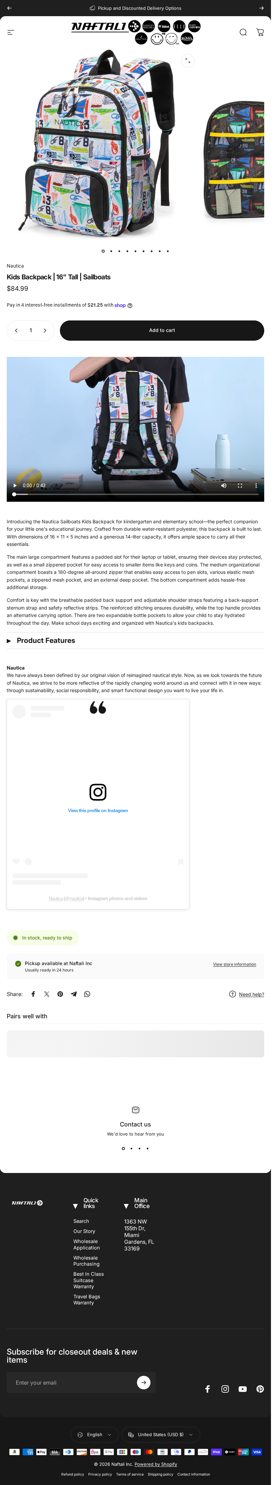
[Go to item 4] (128, 251)
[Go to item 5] (136, 251)
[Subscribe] (143, 1382)
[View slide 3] (140, 1149)
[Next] (261, 8)
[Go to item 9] (168, 251)
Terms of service (130, 1474)
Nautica (15, 266)
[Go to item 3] (119, 251)
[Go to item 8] (160, 251)
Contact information (193, 1474)
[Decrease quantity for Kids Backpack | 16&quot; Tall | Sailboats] (15, 330)
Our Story (84, 1231)
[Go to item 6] (144, 251)
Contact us (135, 1124)
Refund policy (72, 1474)
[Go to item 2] (111, 251)
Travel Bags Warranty (86, 1300)
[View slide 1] (123, 1149)
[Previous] (9, 8)
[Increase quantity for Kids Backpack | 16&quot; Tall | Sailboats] (46, 330)
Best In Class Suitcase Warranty (88, 1280)
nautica (76, 898)
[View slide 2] (132, 1149)
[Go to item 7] (152, 251)
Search (81, 1221)
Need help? (251, 994)
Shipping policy (160, 1474)
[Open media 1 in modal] (188, 60)
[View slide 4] (148, 1149)
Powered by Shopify (156, 1464)
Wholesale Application (86, 1244)
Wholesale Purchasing (86, 1261)
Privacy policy (100, 1474)
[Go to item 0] (103, 251)
